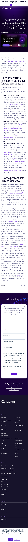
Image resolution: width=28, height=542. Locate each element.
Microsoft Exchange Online (19, 446)
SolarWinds (21, 125)
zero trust (15, 190)
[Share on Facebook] (24, 285)
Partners (3, 507)
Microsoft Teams (18, 440)
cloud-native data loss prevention (12, 245)
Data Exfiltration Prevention (7, 465)
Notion (16, 453)
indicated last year (19, 192)
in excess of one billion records (15, 62)
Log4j (6, 130)
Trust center (4, 512)
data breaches (13, 60)
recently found (8, 154)
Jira (2, 450)
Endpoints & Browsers (6, 438)
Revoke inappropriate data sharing (6, 428)
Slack (2, 443)
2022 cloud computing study (13, 104)
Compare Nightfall (5, 492)
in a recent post (13, 221)
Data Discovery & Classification (8, 471)
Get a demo (4, 519)
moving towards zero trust (14, 194)
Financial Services (19, 425)
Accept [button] (11, 539)
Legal (16, 427)
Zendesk (16, 456)
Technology (17, 420)
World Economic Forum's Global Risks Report (14, 170)
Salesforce (17, 438)
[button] (25, 8)
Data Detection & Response (7, 468)
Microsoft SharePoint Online (19, 450)
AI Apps (3, 440)
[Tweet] (22, 285)
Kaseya (12, 127)
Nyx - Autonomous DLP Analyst (8, 473)
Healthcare (17, 422)
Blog (2, 481)
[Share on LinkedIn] (19, 285)
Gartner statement (19, 162)
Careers (3, 509)
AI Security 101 (4, 484)
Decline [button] (17, 539)
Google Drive (4, 445)
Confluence (4, 453)
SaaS (13, 158)
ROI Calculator (4, 497)
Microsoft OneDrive (19, 443)
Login (2, 522)
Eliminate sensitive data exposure (6, 424)
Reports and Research (6, 486)
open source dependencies (12, 128)
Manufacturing (18, 430)
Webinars (3, 489)
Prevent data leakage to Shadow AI (6, 432)
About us (3, 504)
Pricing (3, 494)
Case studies (4, 479)
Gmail (2, 448)
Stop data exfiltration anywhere (6, 420)
